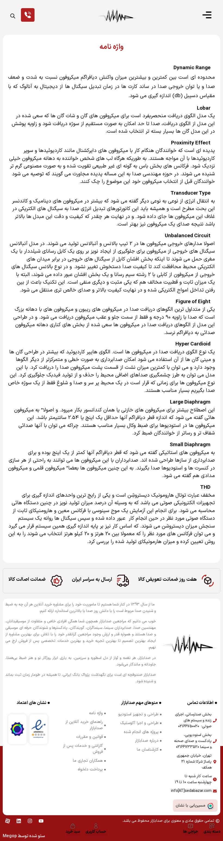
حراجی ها (190, 831)
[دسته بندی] (212, 826)
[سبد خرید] (73, 826)
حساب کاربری (95, 831)
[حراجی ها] (190, 826)
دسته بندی (211, 831)
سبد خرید (73, 831)
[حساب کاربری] (96, 826)
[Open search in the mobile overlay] (13, 16)
